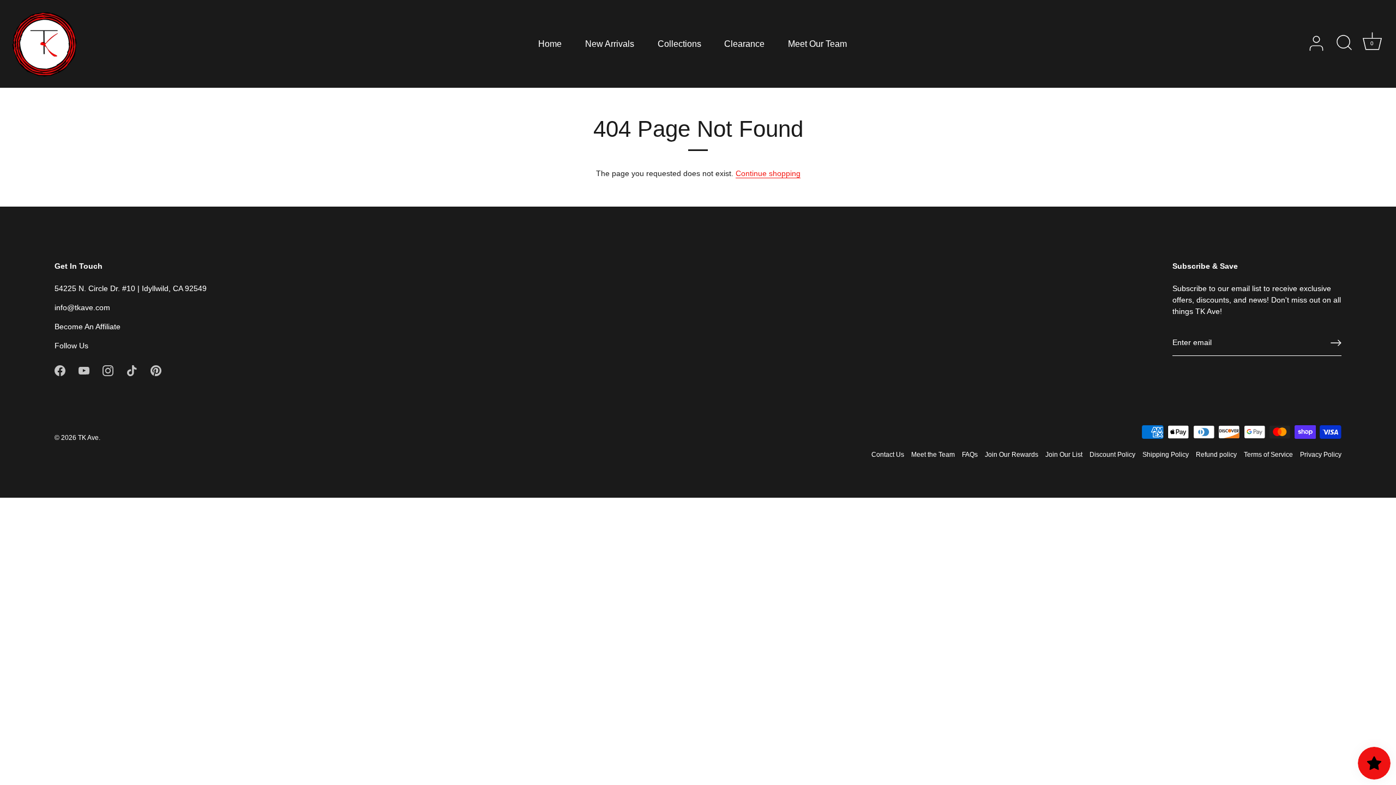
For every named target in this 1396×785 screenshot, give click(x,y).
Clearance (744, 44)
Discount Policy (1112, 454)
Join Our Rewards (1011, 454)
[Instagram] (108, 370)
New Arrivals (609, 44)
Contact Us (887, 454)
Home (550, 44)
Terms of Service (1268, 454)
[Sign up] (1336, 342)
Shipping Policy (1165, 454)
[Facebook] (60, 370)
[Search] (1344, 44)
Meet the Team (933, 454)
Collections (679, 44)
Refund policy (1216, 454)
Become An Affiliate (88, 326)
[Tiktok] (132, 370)
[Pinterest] (156, 370)
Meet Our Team (817, 44)
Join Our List (1063, 454)
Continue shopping (768, 173)
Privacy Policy (1320, 454)
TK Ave (88, 438)
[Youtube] (84, 370)
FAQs (970, 454)
